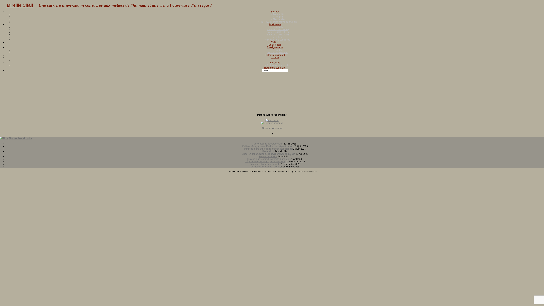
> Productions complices (277, 40)
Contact (275, 57)
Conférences (274, 45)
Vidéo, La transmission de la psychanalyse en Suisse (268, 154)
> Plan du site (278, 19)
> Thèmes (278, 17)
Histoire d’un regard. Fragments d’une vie (268, 159)
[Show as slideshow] (272, 128)
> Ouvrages (277, 27)
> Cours (278, 50)
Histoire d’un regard (275, 55)
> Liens (277, 60)
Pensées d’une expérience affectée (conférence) (268, 149)
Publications (275, 24)
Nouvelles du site (20, 138)
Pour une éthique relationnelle (265, 164)
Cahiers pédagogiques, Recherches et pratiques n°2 (268, 146)
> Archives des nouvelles (277, 65)
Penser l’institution (268, 156)
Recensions (268, 151)
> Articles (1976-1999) (278, 29)
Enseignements (275, 47)
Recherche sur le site (274, 68)
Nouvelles (275, 62)
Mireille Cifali (19, 5)
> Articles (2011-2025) (278, 34)
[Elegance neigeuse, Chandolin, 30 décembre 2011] (272, 123)
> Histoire (277, 37)
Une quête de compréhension (268, 144)
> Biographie (277, 14)
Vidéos (274, 42)
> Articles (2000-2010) (278, 32)
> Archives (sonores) (277, 52)
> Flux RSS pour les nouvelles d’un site (278, 22)
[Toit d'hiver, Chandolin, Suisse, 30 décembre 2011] (272, 120)
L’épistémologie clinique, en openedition (265, 161)
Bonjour (275, 11)
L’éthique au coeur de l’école (264, 166)
